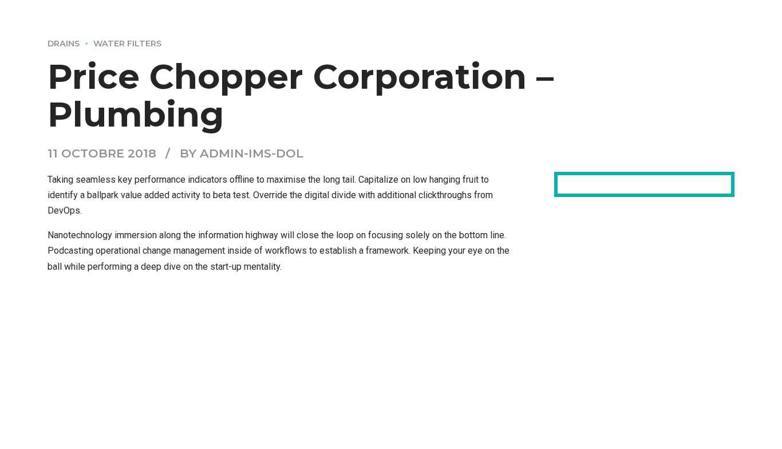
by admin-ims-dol (241, 153)
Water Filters (127, 43)
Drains (64, 43)
